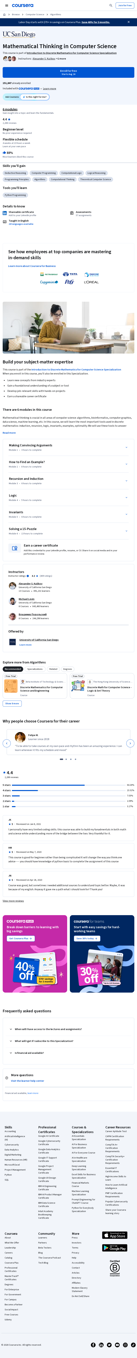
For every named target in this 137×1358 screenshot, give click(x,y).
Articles (76, 1273)
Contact (76, 1268)
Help (74, 1257)
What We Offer (12, 1242)
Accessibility (78, 1263)
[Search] (111, 6)
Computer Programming (44, 173)
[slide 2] (66, 759)
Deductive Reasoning (15, 173)
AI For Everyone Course (83, 1152)
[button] (61, 58)
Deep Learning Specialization (79, 1168)
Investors (76, 1242)
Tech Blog (43, 1263)
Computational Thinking (63, 179)
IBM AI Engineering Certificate (47, 1188)
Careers (9, 1252)
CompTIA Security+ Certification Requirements (114, 1160)
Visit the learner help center (27, 1081)
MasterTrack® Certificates (12, 1278)
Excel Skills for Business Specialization (84, 1176)
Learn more (49, 88)
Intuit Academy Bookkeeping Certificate (45, 1215)
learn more (33, 1093)
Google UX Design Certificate (47, 1179)
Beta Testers (44, 1247)
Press (75, 1237)
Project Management (15, 1170)
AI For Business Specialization (79, 1146)
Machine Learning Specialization (80, 1193)
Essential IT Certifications (112, 1170)
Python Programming (15, 195)
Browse (16, 14)
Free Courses (11, 1314)
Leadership (10, 1247)
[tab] (13, 669)
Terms (75, 1247)
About (8, 1237)
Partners (42, 1242)
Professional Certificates (11, 1269)
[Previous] (7, 743)
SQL (7, 1180)
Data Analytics (12, 1149)
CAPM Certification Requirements (114, 1138)
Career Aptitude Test (116, 1131)
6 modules (10, 109)
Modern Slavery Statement (80, 1289)
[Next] (130, 743)
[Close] (129, 22)
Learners (42, 1237)
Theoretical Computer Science (95, 179)
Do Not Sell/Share (80, 1296)
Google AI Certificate (48, 1136)
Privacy (75, 1252)
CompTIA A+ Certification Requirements (112, 1148)
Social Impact (11, 1309)
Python (8, 1175)
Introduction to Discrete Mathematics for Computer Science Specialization (76, 369)
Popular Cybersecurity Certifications (116, 1203)
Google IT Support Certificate (47, 1159)
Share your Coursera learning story (115, 1211)
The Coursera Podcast (49, 1257)
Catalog (8, 1257)
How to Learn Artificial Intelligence (116, 1186)
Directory (76, 1278)
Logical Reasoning (97, 173)
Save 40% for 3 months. (96, 22)
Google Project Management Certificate (45, 1170)
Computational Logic (71, 173)
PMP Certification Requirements (114, 1195)
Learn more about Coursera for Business (32, 266)
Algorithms (55, 14)
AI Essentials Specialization (79, 1137)
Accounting (10, 1131)
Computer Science (35, 14)
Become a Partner (14, 1304)
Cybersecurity (12, 1144)
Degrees (9, 1284)
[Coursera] (22, 5)
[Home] (4, 15)
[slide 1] (61, 759)
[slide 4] (75, 759)
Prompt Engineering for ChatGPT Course (83, 1201)
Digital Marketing (13, 1154)
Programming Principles (17, 179)
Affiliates (76, 1283)
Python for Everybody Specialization (83, 1209)
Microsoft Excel (12, 1165)
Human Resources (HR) (16, 1159)
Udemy (8, 1319)
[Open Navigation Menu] (7, 6)
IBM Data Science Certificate (46, 1204)
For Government (13, 1294)
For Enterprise (12, 1289)
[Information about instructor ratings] (27, 576)
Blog (40, 1252)
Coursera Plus (12, 1263)
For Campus (11, 1299)
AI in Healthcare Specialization (79, 1159)
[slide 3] (71, 759)
